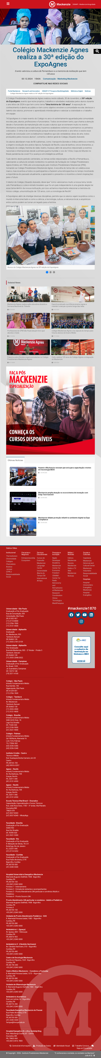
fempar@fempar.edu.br (15, 1022)
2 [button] (50, 272)
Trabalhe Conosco (82, 1046)
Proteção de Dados (43, 1046)
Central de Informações (21, 1046)
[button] (92, 241)
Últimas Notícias (15, 460)
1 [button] (47, 272)
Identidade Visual (63, 1046)
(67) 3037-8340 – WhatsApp (17, 815)
